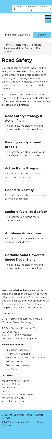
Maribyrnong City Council (16, 380)
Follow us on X (14, 361)
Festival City (9, 387)
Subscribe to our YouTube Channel (25, 357)
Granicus (6, 425)
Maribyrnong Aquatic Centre (18, 394)
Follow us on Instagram (19, 365)
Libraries (6, 391)
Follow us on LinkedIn (18, 353)
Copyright (7, 415)
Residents (20, 44)
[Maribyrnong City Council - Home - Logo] (19, 21)
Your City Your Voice (13, 401)
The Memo (12, 369)
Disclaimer (19, 415)
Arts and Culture (11, 384)
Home (7, 44)
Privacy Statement (35, 415)
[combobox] (32, 8)
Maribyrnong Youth (13, 398)
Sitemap (6, 418)
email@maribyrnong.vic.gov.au (19, 338)
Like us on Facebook (17, 350)
